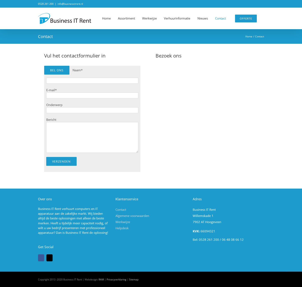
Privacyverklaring (116, 279)
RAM (101, 279)
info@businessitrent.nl (70, 4)
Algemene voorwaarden (132, 216)
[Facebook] (41, 257)
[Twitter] (49, 257)
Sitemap (133, 279)
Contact (120, 209)
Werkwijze (122, 222)
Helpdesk (122, 228)
